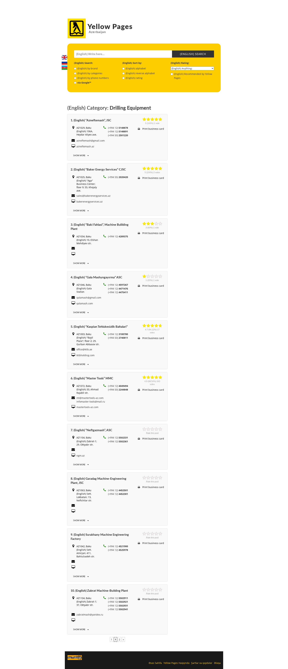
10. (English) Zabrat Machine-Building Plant (99, 590)
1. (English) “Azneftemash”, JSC (91, 120)
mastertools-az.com (87, 407)
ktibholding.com (85, 355)
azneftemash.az (85, 146)
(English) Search (193, 54)
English (64, 57)
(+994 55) (118, 177)
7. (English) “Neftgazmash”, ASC (91, 430)
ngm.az (80, 455)
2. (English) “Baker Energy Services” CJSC (98, 169)
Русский (64, 62)
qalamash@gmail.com (88, 297)
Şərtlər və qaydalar (201, 662)
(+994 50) (118, 135)
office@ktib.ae (84, 349)
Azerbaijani (64, 68)
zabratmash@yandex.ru (89, 614)
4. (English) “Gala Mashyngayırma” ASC (96, 277)
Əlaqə (217, 662)
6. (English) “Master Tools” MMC (92, 378)
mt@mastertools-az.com (90, 398)
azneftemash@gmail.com (90, 140)
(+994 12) (118, 127)
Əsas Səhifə (155, 662)
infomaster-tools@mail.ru (90, 401)
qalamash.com (84, 303)
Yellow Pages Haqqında (177, 662)
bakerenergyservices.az (89, 201)
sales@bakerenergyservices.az (93, 195)
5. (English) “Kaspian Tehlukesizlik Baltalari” (99, 326)
